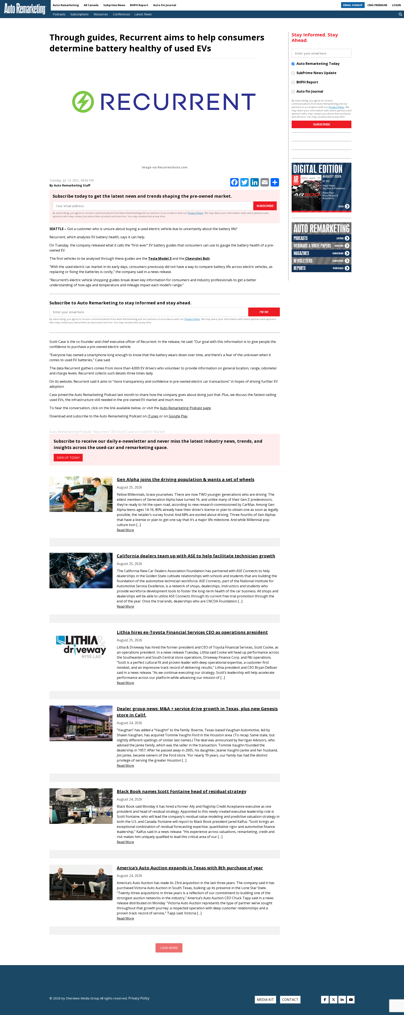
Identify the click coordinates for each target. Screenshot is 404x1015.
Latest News (143, 14)
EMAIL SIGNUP (353, 5)
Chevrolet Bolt (197, 258)
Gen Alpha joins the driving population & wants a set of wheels (185, 479)
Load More (169, 948)
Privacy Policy (195, 212)
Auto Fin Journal (164, 5)
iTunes (153, 416)
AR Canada (91, 5)
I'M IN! (264, 312)
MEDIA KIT (265, 999)
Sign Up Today (68, 458)
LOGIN (396, 5)
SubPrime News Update (316, 73)
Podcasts (59, 14)
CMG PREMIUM (377, 5)
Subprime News (114, 5)
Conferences (121, 14)
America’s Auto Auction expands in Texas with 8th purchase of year (190, 868)
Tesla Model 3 (159, 258)
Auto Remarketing (66, 5)
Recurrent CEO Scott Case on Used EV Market (129, 431)
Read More (125, 530)
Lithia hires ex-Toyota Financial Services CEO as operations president (192, 632)
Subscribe (265, 206)
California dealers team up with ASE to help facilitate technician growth (196, 556)
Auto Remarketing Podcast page (185, 408)
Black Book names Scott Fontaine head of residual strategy (181, 791)
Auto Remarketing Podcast (70, 431)
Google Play (178, 416)
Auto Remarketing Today (317, 63)
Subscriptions (79, 14)
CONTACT (290, 999)
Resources (101, 14)
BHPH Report (139, 5)
